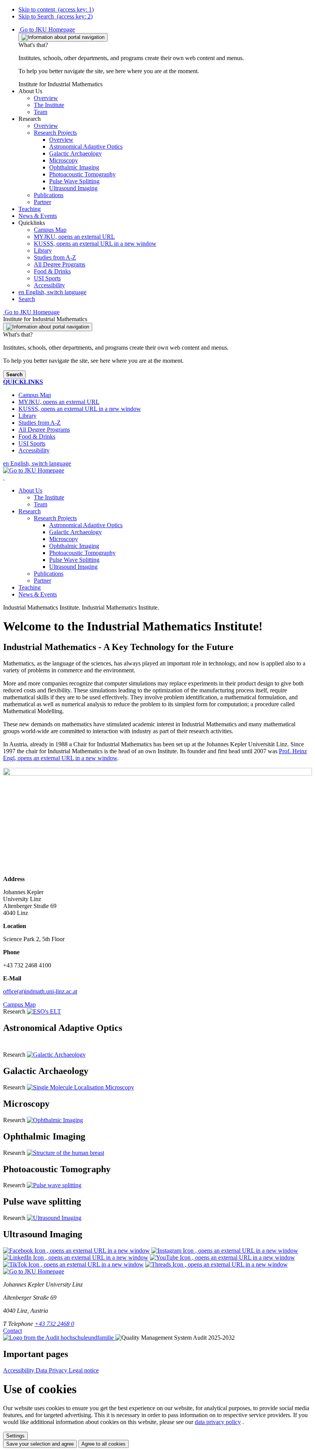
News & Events (37, 594)
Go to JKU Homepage (46, 29)
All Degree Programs (59, 264)
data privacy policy (218, 1422)
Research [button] (29, 511)
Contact (12, 1330)
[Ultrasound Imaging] (54, 1218)
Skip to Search (55, 16)
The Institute (49, 497)
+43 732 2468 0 (54, 1323)
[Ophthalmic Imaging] (55, 1120)
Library (43, 250)
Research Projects (55, 518)
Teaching (29, 587)
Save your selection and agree (40, 1444)
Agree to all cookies (103, 1444)
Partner (42, 580)
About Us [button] (30, 490)
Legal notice (84, 1370)
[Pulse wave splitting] (54, 1185)
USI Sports (47, 278)
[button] (30, 91)
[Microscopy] (80, 1087)
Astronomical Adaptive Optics (86, 525)
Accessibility (49, 285)
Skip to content (56, 9)
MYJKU (74, 236)
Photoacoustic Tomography (82, 553)
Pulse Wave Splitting (74, 559)
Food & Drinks (52, 271)
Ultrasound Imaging (73, 566)
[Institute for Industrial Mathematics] (4, 477)
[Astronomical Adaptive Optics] (44, 1011)
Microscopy (63, 539)
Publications (48, 573)
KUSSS (95, 243)
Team (40, 504)
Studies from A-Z (55, 257)
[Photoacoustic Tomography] (65, 1152)
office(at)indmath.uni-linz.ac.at (40, 991)
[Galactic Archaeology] (56, 1054)
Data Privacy (52, 1370)
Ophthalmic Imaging (74, 546)
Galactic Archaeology (75, 532)
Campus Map (50, 229)
